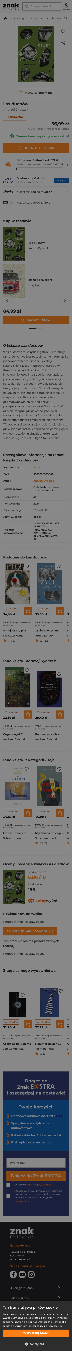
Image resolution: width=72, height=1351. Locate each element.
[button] (36, 1344)
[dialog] (36, 1326)
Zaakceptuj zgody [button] (35, 1333)
